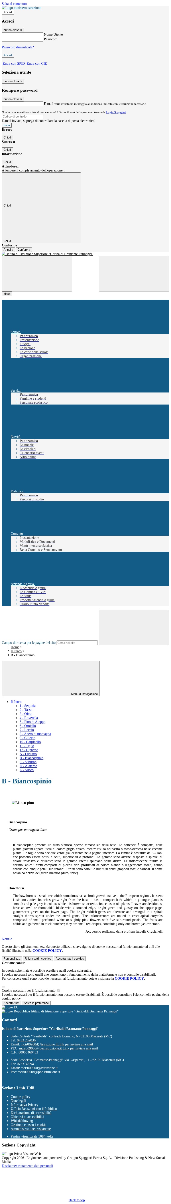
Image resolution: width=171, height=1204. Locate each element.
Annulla (8, 249)
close (7, 293)
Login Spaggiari (116, 112)
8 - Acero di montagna (35, 734)
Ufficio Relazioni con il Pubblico (34, 1109)
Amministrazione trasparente (31, 1129)
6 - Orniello (28, 726)
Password (50, 39)
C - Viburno (28, 762)
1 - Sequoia (28, 706)
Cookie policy (21, 1097)
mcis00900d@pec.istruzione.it (58, 1048)
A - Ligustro (28, 754)
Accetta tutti (70, 958)
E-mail (48, 103)
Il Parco (16, 651)
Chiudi (8, 137)
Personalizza (12, 958)
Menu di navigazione (84, 694)
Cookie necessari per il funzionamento (29, 990)
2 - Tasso (26, 710)
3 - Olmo (26, 714)
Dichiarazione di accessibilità (31, 1113)
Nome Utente (53, 34)
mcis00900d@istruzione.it (57, 1044)
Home (15, 647)
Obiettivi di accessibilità (27, 1117)
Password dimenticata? (18, 47)
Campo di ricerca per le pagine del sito (29, 642)
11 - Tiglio (27, 746)
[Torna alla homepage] (85, 254)
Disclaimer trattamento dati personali (27, 1166)
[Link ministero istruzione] (21, 8)
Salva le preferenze (36, 1003)
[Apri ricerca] (134, 273)
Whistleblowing (22, 1121)
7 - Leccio (27, 730)
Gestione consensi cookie (28, 1125)
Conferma (24, 249)
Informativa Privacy (25, 1105)
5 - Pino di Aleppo (32, 722)
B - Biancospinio (31, 758)
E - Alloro (27, 770)
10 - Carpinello (30, 742)
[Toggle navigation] (37, 273)
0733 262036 (26, 1040)
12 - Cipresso (29, 750)
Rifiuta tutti (38, 958)
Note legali (18, 1101)
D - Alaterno (28, 766)
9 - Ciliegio (27, 738)
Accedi (8, 12)
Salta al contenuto (14, 4)
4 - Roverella (29, 718)
